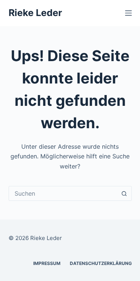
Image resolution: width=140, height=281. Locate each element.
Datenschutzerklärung (101, 263)
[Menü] (128, 13)
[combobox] (63, 193)
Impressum (46, 263)
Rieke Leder (35, 12)
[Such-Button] (124, 193)
